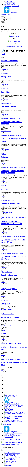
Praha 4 (3, 196)
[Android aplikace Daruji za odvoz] (10, 439)
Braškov (3, 282)
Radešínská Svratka (6, 326)
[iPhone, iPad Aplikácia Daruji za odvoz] (11, 442)
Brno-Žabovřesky (6, 131)
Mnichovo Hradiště (6, 309)
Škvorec (3, 163)
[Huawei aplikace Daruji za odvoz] (10, 444)
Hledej (2, 22)
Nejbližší (3, 57)
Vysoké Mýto (4, 69)
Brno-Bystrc (4, 99)
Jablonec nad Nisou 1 (7, 212)
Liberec (3, 339)
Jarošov (3, 296)
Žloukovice (4, 232)
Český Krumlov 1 (5, 149)
